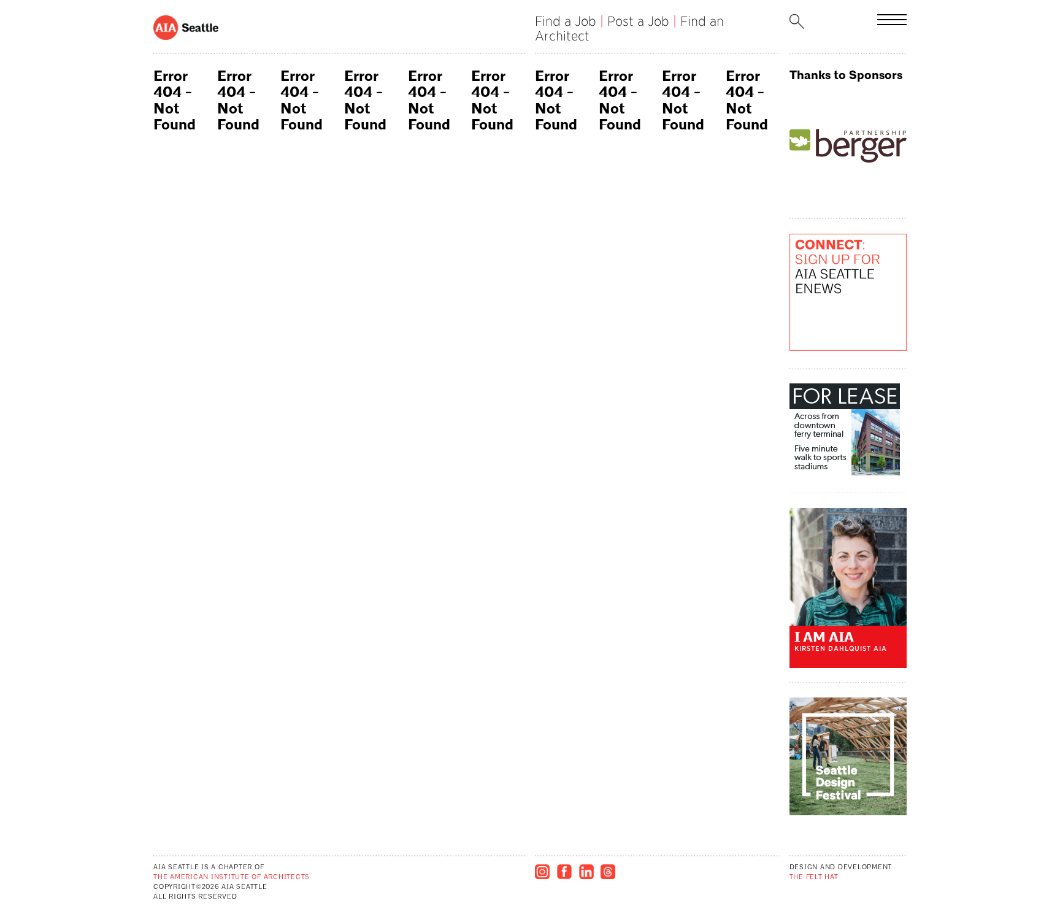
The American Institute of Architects (231, 877)
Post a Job (638, 21)
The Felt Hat (814, 877)
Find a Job (565, 21)
